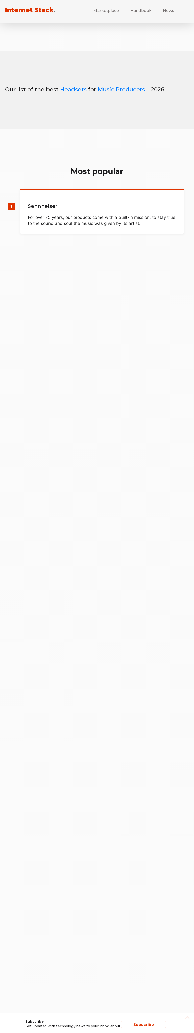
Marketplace (106, 10)
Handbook (141, 10)
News (168, 10)
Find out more (102, 212)
